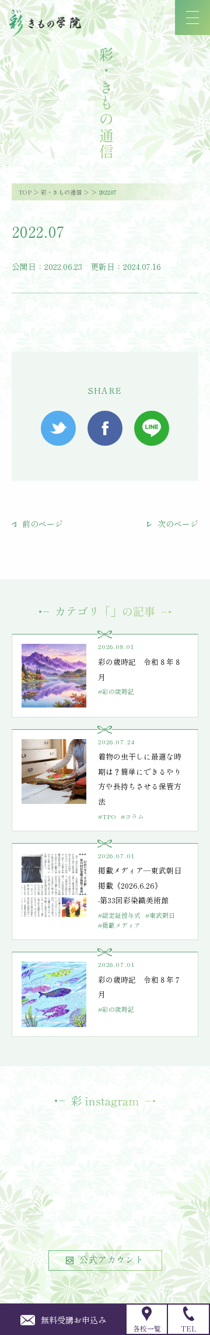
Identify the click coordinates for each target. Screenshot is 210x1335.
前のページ (41, 523)
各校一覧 (147, 1328)
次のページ (176, 523)
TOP (25, 192)
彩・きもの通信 (61, 192)
